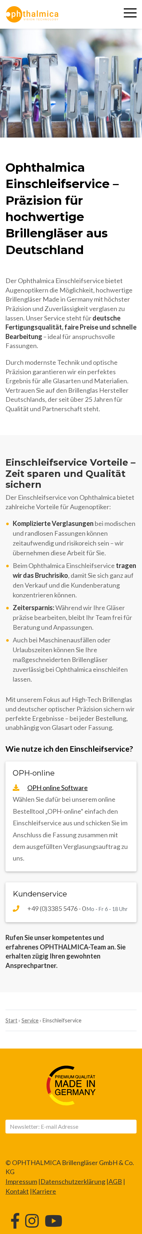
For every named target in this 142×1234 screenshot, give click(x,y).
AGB (115, 1181)
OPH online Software (57, 788)
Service (30, 1020)
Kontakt (17, 1191)
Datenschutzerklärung (72, 1181)
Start (11, 1020)
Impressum (21, 1181)
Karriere (44, 1191)
